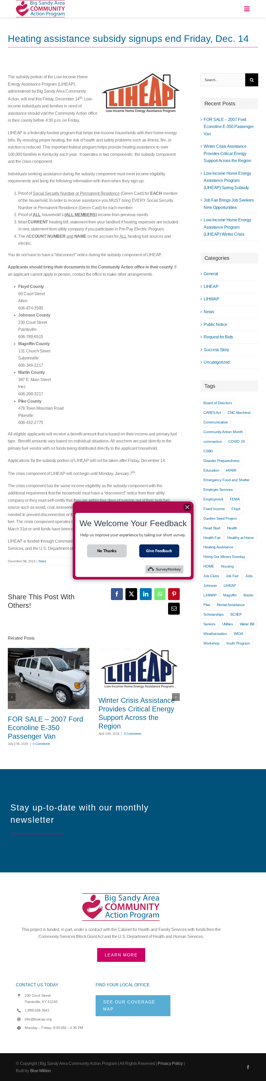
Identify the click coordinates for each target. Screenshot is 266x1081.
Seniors (209, 624)
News (42, 561)
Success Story (216, 350)
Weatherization (215, 634)
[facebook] (248, 1067)
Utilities (227, 624)
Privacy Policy (170, 1063)
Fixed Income (214, 509)
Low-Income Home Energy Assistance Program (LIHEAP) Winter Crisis (227, 227)
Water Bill (247, 624)
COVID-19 (236, 441)
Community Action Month (223, 432)
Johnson (210, 585)
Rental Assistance (231, 605)
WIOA (238, 634)
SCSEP (236, 614)
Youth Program (238, 643)
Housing (227, 566)
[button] (12, 697)
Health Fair (212, 538)
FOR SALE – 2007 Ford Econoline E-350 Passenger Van (45, 727)
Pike (206, 605)
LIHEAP (211, 286)
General (211, 274)
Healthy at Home (240, 538)
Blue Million (40, 1071)
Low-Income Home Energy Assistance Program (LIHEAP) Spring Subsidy (227, 180)
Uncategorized (217, 362)
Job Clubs (211, 576)
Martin (248, 595)
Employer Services (218, 489)
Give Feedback (159, 551)
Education (211, 470)
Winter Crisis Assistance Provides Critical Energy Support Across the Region (136, 713)
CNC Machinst (239, 412)
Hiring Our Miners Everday (224, 557)
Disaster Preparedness (221, 461)
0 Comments (41, 744)
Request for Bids (218, 337)
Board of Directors (217, 403)
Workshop (211, 643)
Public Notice (215, 324)
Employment (213, 499)
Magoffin (230, 595)
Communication (215, 422)
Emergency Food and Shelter (226, 480)
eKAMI (231, 470)
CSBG (208, 451)
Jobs (249, 576)
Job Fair (232, 576)
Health (232, 528)
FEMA (235, 499)
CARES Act (212, 412)
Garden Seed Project (219, 518)
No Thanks (107, 551)
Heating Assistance (218, 547)
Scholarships (213, 614)
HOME (208, 566)
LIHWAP (211, 299)
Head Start (211, 528)
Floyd (235, 509)
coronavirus (212, 441)
